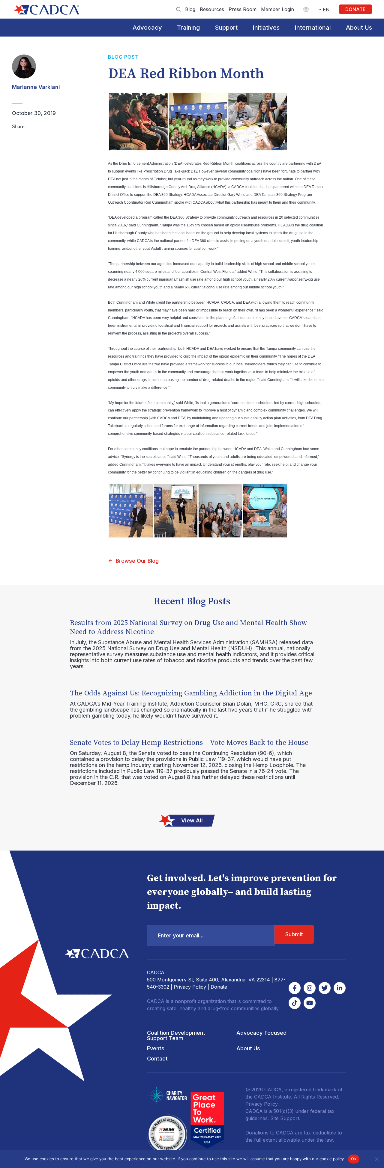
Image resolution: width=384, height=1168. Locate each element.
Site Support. (285, 1118)
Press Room (242, 9)
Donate (355, 9)
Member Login (277, 9)
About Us (359, 27)
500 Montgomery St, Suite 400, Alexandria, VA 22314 (208, 980)
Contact (157, 1058)
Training (188, 27)
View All (192, 820)
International (313, 27)
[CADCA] (46, 9)
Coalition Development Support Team (176, 1035)
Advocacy (147, 27)
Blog (190, 9)
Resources (212, 9)
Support (226, 27)
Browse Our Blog (137, 561)
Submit (294, 934)
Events (155, 1048)
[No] (377, 1159)
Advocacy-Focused (261, 1033)
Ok (353, 1158)
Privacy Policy (190, 987)
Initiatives (266, 27)
